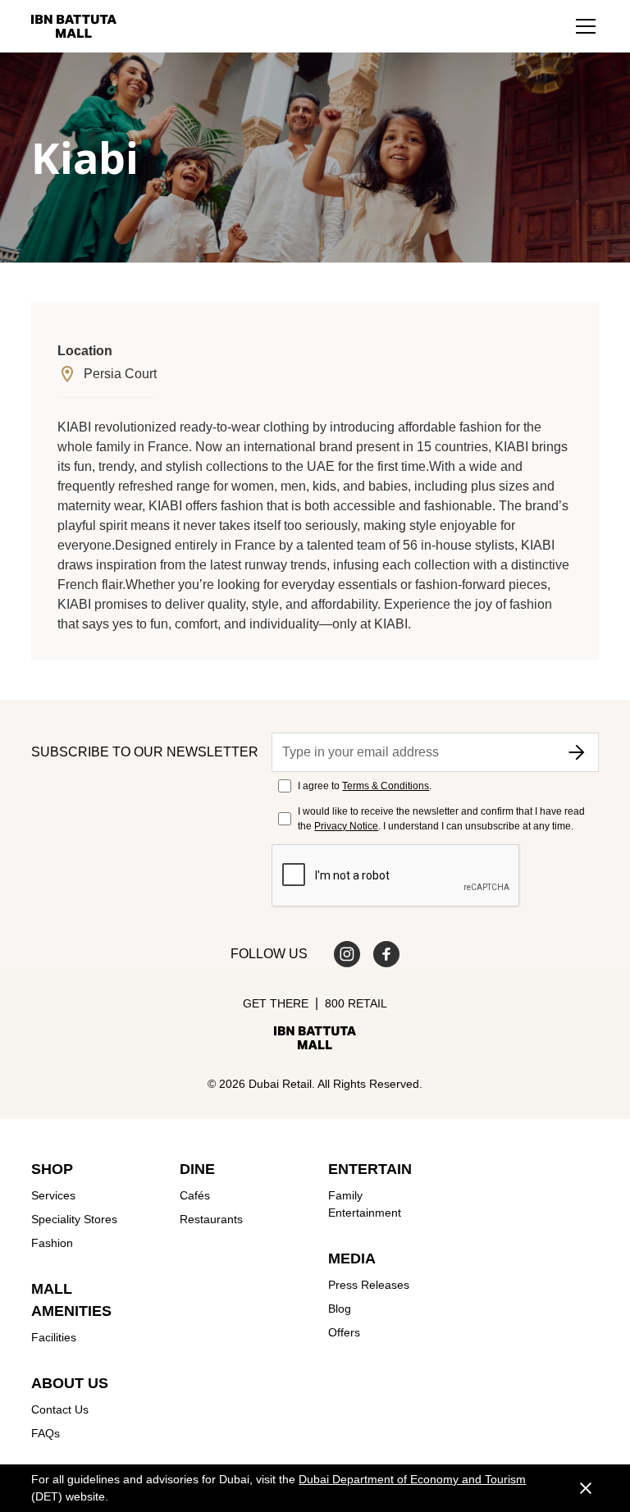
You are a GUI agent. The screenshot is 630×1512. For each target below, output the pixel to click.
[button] (585, 26)
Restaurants (211, 1219)
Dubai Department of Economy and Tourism (412, 1479)
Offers (344, 1332)
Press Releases (368, 1284)
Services (53, 1195)
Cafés (195, 1195)
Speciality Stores (74, 1219)
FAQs (45, 1433)
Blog (339, 1308)
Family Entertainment (364, 1204)
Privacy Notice (346, 826)
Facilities (53, 1337)
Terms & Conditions (385, 786)
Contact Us (60, 1409)
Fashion (52, 1242)
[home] (73, 27)
